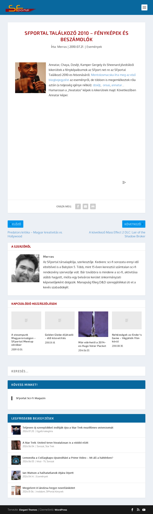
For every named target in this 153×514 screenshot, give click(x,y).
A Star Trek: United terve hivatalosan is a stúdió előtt (55, 442)
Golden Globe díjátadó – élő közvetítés (59, 336)
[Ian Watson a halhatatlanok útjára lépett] (16, 475)
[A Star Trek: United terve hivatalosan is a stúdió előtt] (16, 445)
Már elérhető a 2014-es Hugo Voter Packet (92, 344)
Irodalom (40, 491)
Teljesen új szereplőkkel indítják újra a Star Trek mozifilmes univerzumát (68, 427)
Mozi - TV (41, 461)
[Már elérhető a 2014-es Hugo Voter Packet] (93, 324)
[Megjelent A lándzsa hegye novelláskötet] (16, 490)
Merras (62, 47)
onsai (106, 85)
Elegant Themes (28, 509)
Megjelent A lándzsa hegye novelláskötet (49, 487)
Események (94, 47)
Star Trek (49, 446)
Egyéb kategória (45, 431)
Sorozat (40, 446)
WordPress (61, 509)
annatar (116, 85)
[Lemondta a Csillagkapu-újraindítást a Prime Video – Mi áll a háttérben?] (16, 460)
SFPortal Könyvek (54, 491)
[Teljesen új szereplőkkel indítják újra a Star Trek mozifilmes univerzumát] (16, 430)
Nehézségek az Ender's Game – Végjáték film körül (127, 338)
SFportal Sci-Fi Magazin (31, 398)
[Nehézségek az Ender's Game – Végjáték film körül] (127, 320)
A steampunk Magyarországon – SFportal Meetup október (23, 339)
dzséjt (97, 85)
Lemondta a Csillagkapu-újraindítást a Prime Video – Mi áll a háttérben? (68, 457)
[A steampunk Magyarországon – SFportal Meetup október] (26, 320)
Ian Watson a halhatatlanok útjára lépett (48, 472)
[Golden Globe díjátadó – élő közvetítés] (60, 320)
